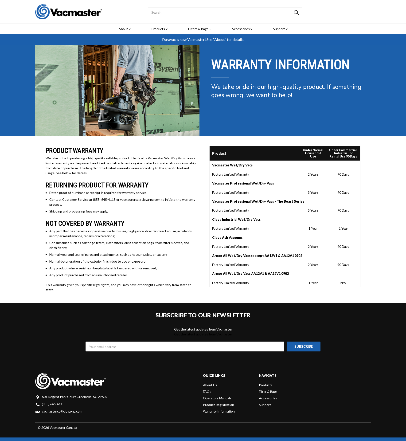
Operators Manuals (217, 398)
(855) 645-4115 (53, 404)
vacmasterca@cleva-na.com (62, 411)
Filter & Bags (268, 392)
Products (158, 29)
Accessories (241, 29)
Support (279, 29)
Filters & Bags (198, 29)
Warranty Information (219, 411)
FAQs (207, 392)
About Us (210, 385)
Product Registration (218, 405)
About (124, 29)
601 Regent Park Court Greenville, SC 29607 (74, 397)
